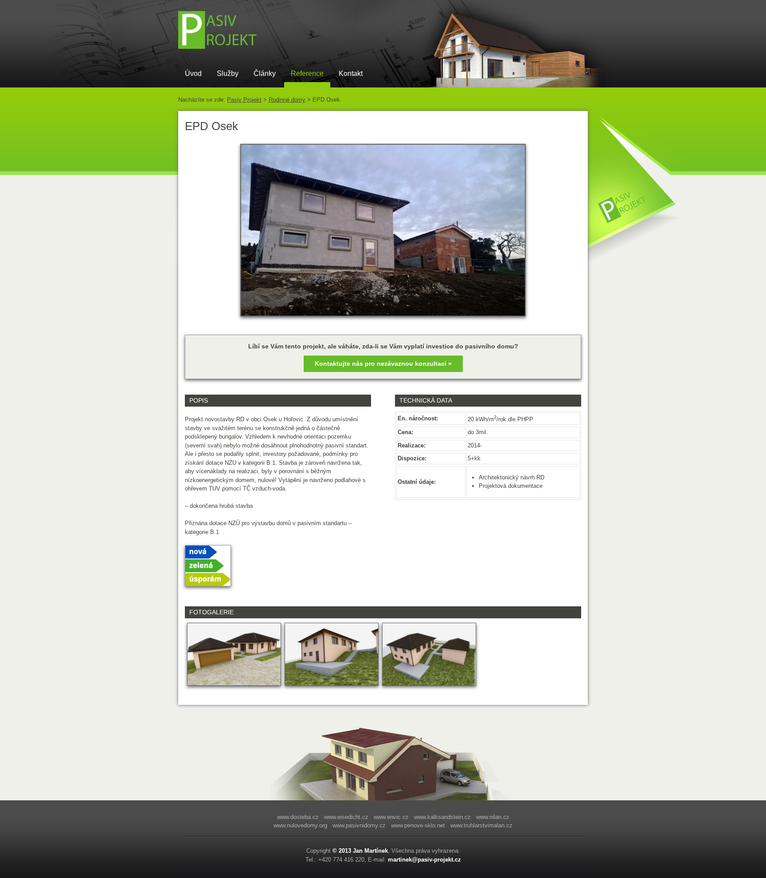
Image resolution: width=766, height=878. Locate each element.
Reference (307, 73)
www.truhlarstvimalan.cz (481, 825)
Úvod (193, 73)
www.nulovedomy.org (300, 825)
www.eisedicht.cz (346, 817)
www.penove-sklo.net (418, 825)
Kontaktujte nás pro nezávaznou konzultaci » (383, 363)
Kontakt (351, 73)
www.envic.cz (391, 817)
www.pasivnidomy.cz (359, 825)
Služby (227, 73)
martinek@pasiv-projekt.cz (424, 859)
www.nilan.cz (492, 817)
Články (265, 73)
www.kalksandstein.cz (442, 817)
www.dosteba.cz (298, 817)
